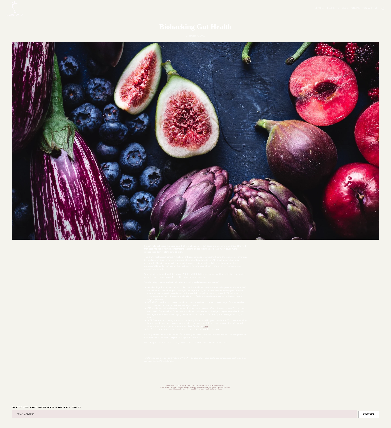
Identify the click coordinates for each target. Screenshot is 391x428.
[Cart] (382, 8)
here (205, 326)
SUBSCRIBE (369, 414)
